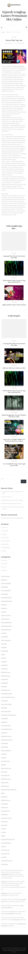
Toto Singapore (5, 576)
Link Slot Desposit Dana (8, 697)
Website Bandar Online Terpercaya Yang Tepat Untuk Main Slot (14, 281)
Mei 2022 (4, 534)
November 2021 (6, 541)
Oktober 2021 (5, 544)
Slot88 (3, 835)
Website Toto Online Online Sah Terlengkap (12, 500)
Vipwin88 (4, 647)
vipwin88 (3, 633)
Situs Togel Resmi (6, 843)
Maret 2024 (5, 527)
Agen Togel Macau (6, 704)
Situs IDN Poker (10, 913)
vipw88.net (4, 722)
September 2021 (6, 547)
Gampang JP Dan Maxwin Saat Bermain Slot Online (14, 257)
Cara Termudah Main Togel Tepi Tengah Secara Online (14, 464)
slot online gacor (19, 66)
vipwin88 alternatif (6, 693)
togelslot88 (4, 636)
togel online (4, 807)
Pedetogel (4, 579)
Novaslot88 (4, 874)
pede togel (4, 796)
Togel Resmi (4, 864)
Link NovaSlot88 (5, 590)
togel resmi (4, 732)
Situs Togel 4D (5, 853)
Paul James (8, 43)
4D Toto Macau (5, 850)
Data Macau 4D (5, 775)
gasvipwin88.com (6, 629)
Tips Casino (14, 412)
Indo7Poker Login (6, 818)
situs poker (4, 825)
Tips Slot (14, 37)
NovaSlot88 (4, 587)
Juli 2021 (4, 551)
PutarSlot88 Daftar (6, 601)
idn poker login (5, 761)
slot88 (3, 654)
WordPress (14, 951)
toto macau (4, 668)
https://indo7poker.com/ (8, 839)
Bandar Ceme (5, 786)
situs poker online (6, 736)
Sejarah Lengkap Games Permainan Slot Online (14, 15)
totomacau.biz (5, 619)
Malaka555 (4, 707)
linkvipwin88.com (6, 750)
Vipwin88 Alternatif (6, 860)
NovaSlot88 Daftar (6, 597)
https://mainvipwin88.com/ (8, 715)
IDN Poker (16, 919)
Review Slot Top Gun (7, 496)
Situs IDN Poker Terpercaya (8, 789)
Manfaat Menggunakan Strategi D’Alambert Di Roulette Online (14, 416)
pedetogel (4, 881)
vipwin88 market (6, 711)
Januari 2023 (5, 530)
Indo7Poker (4, 814)
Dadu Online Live (6, 768)
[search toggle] (26, 27)
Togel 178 (3, 846)
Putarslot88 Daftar (6, 622)
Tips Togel (14, 365)
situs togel (4, 560)
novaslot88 (4, 665)
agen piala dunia (6, 640)
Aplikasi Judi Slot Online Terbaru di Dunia (14, 305)
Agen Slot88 (4, 651)
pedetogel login (5, 672)
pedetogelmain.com (7, 739)
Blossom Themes (14, 950)
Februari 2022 (5, 537)
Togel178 (3, 658)
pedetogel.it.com (6, 779)
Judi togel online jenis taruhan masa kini (14, 368)
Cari (2, 478)
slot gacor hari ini (6, 615)
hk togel (3, 832)
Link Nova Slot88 (6, 583)
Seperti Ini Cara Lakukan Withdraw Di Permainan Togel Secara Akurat (14, 440)
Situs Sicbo (4, 771)
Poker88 (3, 611)
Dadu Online (4, 782)
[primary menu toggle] (2, 28)
